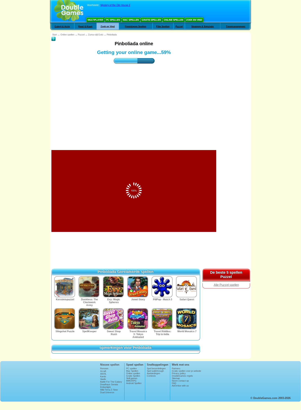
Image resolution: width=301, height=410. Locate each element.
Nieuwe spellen (109, 364)
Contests (151, 376)
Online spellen (173, 20)
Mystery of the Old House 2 (115, 5)
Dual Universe (107, 392)
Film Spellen (163, 26)
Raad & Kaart (85, 26)
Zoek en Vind (194, 20)
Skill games (131, 378)
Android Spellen (133, 383)
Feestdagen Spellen (135, 26)
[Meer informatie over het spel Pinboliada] (53, 36)
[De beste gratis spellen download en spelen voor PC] (68, 11)
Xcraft (103, 371)
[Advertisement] (134, 103)
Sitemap (176, 378)
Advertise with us (180, 385)
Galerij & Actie (62, 26)
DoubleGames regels (182, 376)
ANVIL (103, 374)
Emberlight (105, 387)
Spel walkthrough (155, 371)
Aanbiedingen (153, 373)
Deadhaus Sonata (109, 384)
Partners (176, 368)
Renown (104, 368)
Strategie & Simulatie (202, 26)
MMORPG (131, 381)
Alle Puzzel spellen (226, 285)
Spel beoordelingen (156, 368)
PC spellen (113, 20)
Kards (103, 376)
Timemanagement (235, 26)
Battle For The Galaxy (111, 382)
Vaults (103, 379)
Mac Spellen (131, 20)
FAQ (174, 383)
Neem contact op (180, 381)
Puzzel (179, 26)
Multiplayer (95, 20)
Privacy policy (179, 373)
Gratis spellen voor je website (186, 371)
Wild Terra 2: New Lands (109, 391)
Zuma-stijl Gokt (95, 34)
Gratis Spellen (151, 20)
